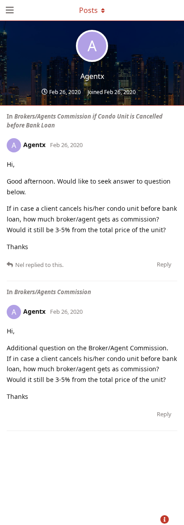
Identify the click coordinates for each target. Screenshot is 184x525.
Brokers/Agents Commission (52, 292)
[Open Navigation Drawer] (9, 10)
